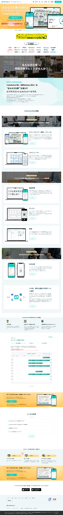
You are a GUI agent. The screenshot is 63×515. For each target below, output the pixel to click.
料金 (39, 1)
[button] (15, 17)
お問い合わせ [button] (58, 1)
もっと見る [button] (31, 436)
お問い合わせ (12, 401)
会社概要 (35, 508)
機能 (33, 1)
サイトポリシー (9, 508)
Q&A (49, 1)
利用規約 (22, 508)
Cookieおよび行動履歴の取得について (36, 512)
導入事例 (45, 1)
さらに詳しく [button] (32, 143)
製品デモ (36, 1)
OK (56, 512)
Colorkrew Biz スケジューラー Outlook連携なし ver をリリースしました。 (35, 30)
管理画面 (52, 1)
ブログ (42, 1)
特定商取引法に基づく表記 (28, 508)
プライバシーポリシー (16, 508)
